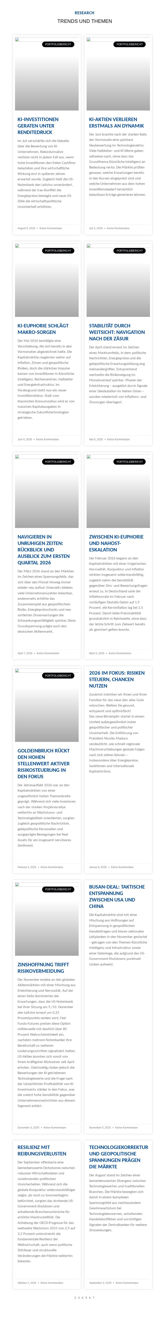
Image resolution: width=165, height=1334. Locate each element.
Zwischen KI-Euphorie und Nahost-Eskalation (116, 543)
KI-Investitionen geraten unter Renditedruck (38, 126)
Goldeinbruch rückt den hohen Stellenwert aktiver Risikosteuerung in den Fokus (44, 764)
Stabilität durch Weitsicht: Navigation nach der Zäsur (117, 332)
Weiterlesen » (28, 215)
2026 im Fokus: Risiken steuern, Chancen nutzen (117, 680)
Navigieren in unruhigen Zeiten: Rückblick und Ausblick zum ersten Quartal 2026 (44, 550)
